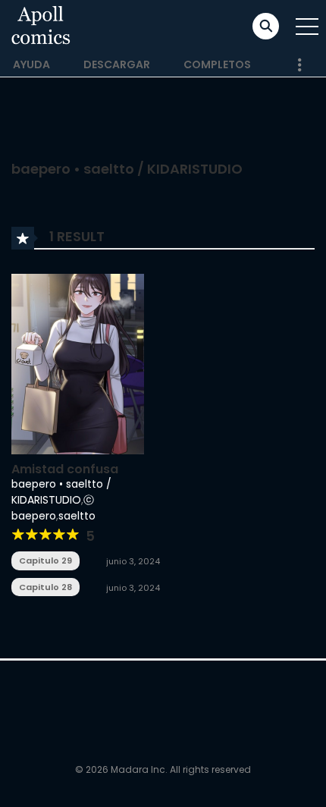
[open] (307, 26)
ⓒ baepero (52, 507)
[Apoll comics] (41, 25)
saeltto (77, 515)
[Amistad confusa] (77, 362)
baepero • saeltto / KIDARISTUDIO (61, 491)
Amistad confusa (64, 469)
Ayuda (31, 64)
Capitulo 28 (45, 587)
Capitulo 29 (45, 560)
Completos (217, 64)
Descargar (116, 64)
